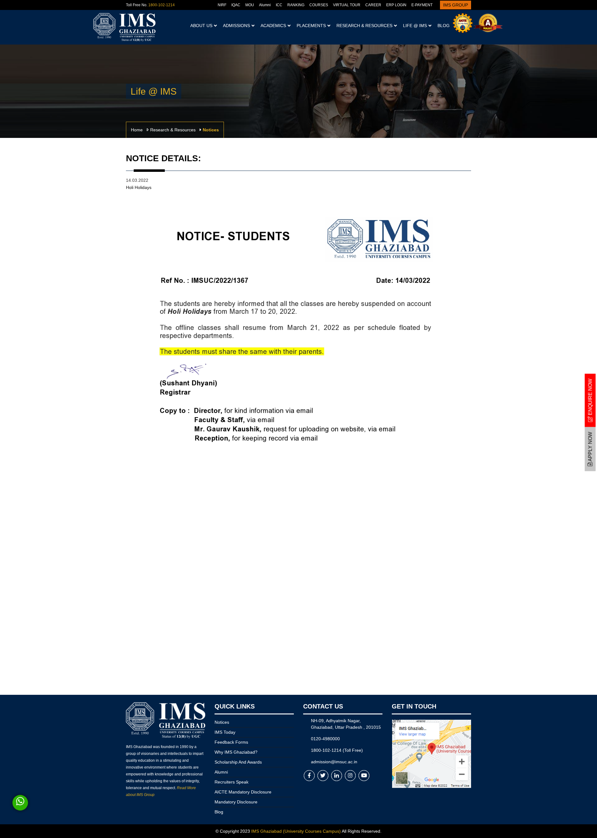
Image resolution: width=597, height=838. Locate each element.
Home (137, 129)
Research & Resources (364, 25)
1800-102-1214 (161, 5)
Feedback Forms (231, 742)
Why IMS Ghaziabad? (236, 752)
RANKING (295, 5)
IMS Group (455, 4)
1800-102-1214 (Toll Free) (337, 750)
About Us (201, 25)
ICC (279, 5)
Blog (443, 25)
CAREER (373, 5)
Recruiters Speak (231, 781)
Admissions (236, 25)
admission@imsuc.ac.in (334, 761)
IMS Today (225, 732)
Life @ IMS (415, 25)
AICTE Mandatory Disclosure (243, 791)
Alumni (265, 5)
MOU (249, 5)
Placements (311, 25)
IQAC (235, 5)
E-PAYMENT (422, 5)
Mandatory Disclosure (236, 801)
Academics (273, 25)
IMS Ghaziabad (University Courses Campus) (296, 831)
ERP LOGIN (396, 5)
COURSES (318, 5)
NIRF (222, 5)
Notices (222, 722)
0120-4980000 (325, 738)
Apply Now (590, 447)
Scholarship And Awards (238, 762)
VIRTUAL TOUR (346, 5)
